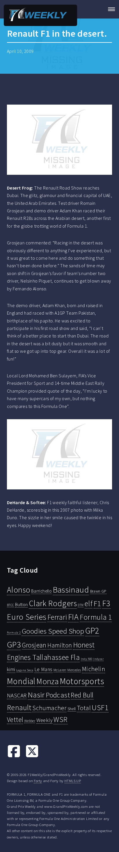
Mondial (21, 681)
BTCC (10, 605)
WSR (60, 719)
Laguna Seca (24, 670)
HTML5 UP (72, 780)
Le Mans (43, 669)
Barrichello (41, 591)
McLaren (59, 670)
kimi (11, 669)
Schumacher (49, 708)
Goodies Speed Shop (53, 631)
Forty (38, 780)
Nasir (36, 694)
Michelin (93, 669)
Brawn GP (98, 591)
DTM (80, 605)
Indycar (98, 659)
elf (88, 603)
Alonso (18, 590)
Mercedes (74, 670)
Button (21, 604)
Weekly (44, 720)
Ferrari (57, 617)
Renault (19, 707)
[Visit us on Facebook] (14, 756)
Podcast (58, 694)
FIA (73, 617)
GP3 (14, 644)
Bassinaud (71, 589)
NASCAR (17, 695)
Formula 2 (14, 632)
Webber (29, 721)
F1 (97, 603)
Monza (47, 681)
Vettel (15, 719)
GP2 (92, 630)
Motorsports (82, 681)
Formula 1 (96, 617)
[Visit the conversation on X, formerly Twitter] (32, 756)
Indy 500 (86, 659)
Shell (72, 708)
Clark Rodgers (53, 603)
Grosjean (34, 645)
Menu (110, 9)
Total (84, 708)
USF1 (100, 707)
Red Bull (82, 695)
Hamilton (59, 645)
